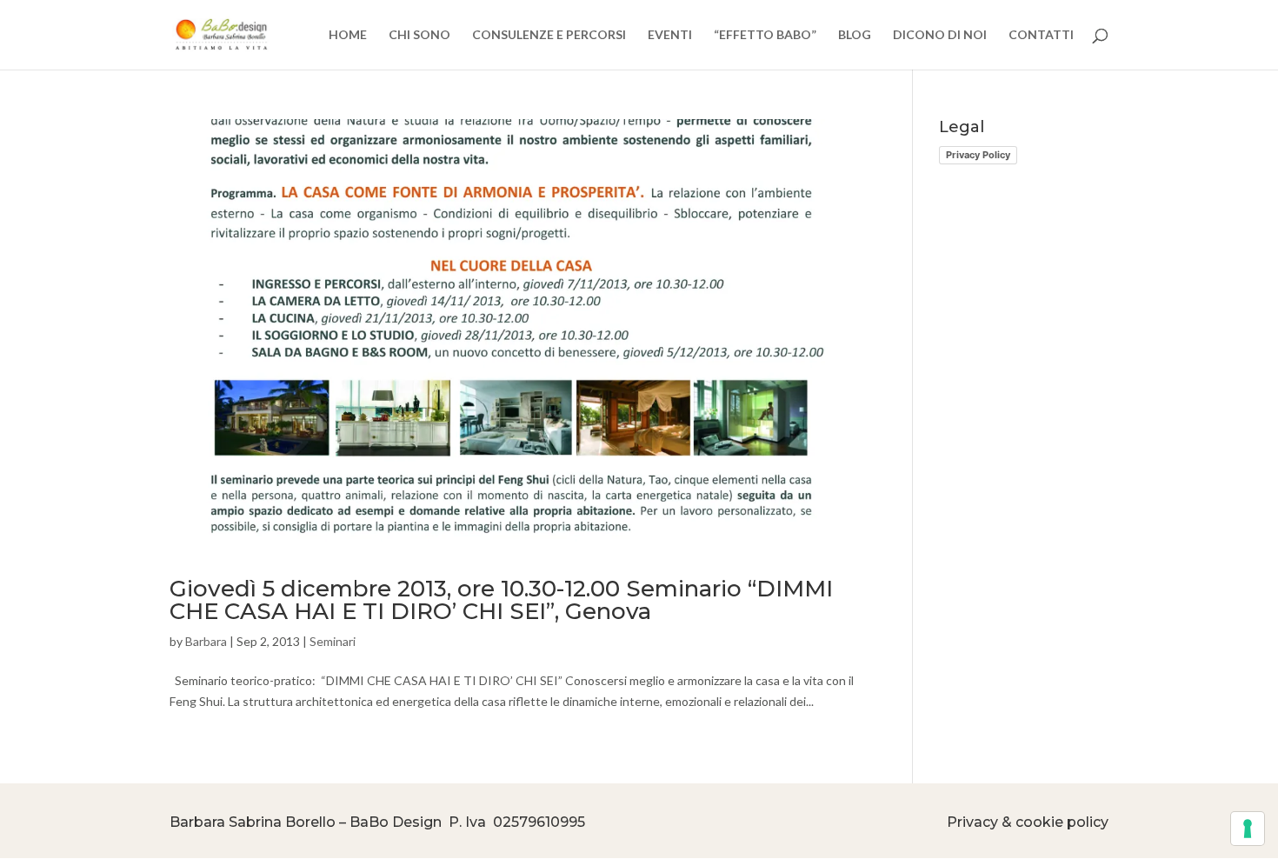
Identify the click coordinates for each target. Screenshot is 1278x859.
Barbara (206, 641)
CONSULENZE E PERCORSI (549, 35)
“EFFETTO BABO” (765, 35)
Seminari (333, 641)
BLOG (854, 35)
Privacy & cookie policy (1027, 822)
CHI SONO (419, 35)
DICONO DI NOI (940, 35)
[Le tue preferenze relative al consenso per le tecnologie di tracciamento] (1247, 828)
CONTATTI (1041, 35)
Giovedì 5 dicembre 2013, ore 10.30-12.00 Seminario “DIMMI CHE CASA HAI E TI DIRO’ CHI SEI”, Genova (501, 600)
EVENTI (670, 35)
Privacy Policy (978, 155)
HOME (348, 35)
